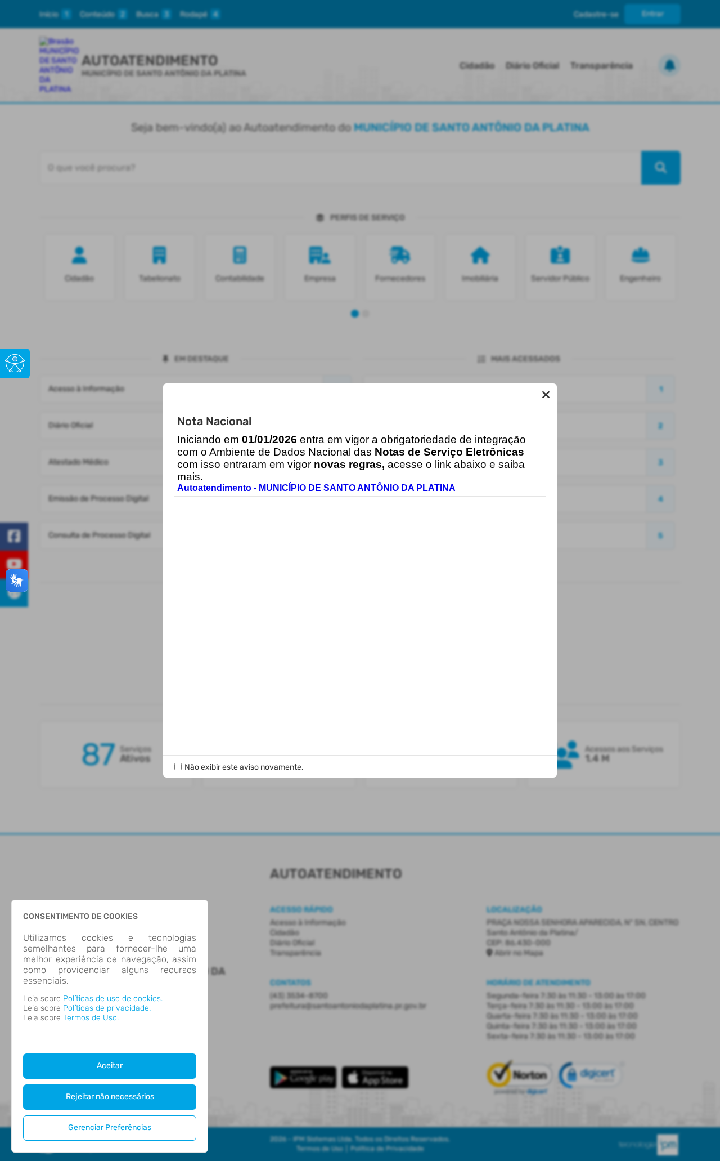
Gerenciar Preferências (109, 1127)
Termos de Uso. (91, 1017)
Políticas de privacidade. (107, 1008)
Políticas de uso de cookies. (113, 998)
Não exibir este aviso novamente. (244, 767)
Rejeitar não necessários (110, 1096)
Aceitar (110, 1065)
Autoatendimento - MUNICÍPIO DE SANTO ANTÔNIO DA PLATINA (316, 488)
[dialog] (109, 1026)
